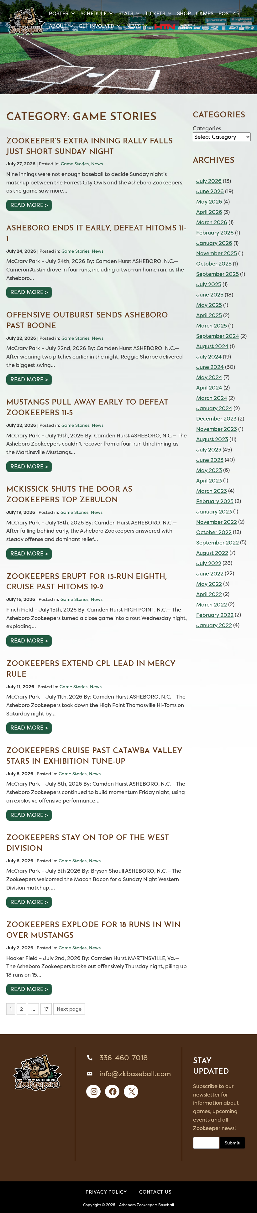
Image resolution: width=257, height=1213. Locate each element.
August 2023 (212, 439)
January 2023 (214, 511)
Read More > (29, 205)
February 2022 (214, 615)
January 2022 (214, 625)
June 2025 (209, 294)
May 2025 (209, 305)
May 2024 (209, 377)
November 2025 (216, 253)
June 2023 (209, 460)
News (133, 26)
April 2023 (209, 480)
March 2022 (211, 604)
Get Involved (96, 26)
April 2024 (209, 387)
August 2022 (212, 553)
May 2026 (209, 201)
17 (46, 1010)
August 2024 (212, 346)
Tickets (155, 13)
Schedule (94, 13)
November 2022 (216, 522)
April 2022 (209, 594)
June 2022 (209, 573)
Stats (125, 13)
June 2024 (210, 367)
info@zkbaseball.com (135, 1073)
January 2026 (214, 243)
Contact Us (155, 1192)
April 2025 (209, 315)
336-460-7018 (123, 1057)
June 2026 (210, 191)
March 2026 (211, 222)
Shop (184, 13)
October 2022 (214, 532)
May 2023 (209, 470)
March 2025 (211, 325)
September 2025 (217, 274)
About (58, 26)
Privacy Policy (106, 1192)
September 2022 (217, 542)
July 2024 (209, 356)
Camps (204, 13)
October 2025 (214, 263)
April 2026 (209, 212)
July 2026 (209, 181)
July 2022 (208, 563)
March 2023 (211, 491)
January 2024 (214, 408)
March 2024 (211, 398)
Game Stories (75, 164)
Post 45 (228, 13)
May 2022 (209, 584)
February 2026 (215, 232)
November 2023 (216, 429)
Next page (69, 1009)
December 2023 (216, 418)
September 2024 (217, 336)
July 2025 (208, 284)
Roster (59, 13)
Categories (207, 128)
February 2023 (214, 501)
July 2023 (208, 449)
